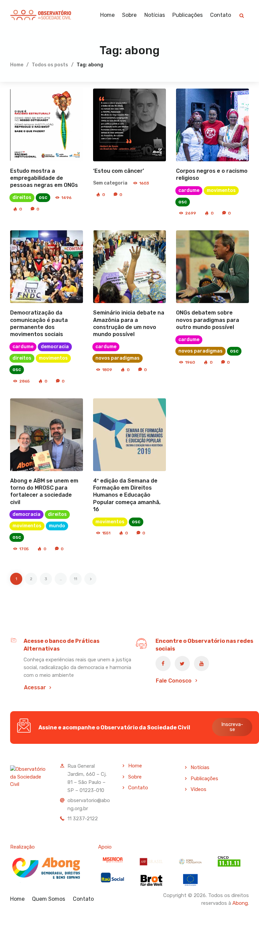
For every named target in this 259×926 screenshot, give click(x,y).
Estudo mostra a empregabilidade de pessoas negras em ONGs (44, 178)
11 (78, 577)
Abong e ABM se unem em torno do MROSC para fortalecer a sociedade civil (44, 491)
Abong (240, 903)
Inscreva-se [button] (232, 726)
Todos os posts (50, 65)
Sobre (135, 777)
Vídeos (198, 789)
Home (16, 65)
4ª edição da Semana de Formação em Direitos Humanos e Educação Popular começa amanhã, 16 (127, 494)
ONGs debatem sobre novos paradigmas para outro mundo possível (207, 319)
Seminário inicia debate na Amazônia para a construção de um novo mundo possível (128, 323)
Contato (138, 788)
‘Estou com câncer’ (118, 171)
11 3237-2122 (82, 819)
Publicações (204, 778)
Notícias (200, 767)
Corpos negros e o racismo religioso (212, 174)
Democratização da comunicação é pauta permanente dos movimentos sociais (39, 323)
